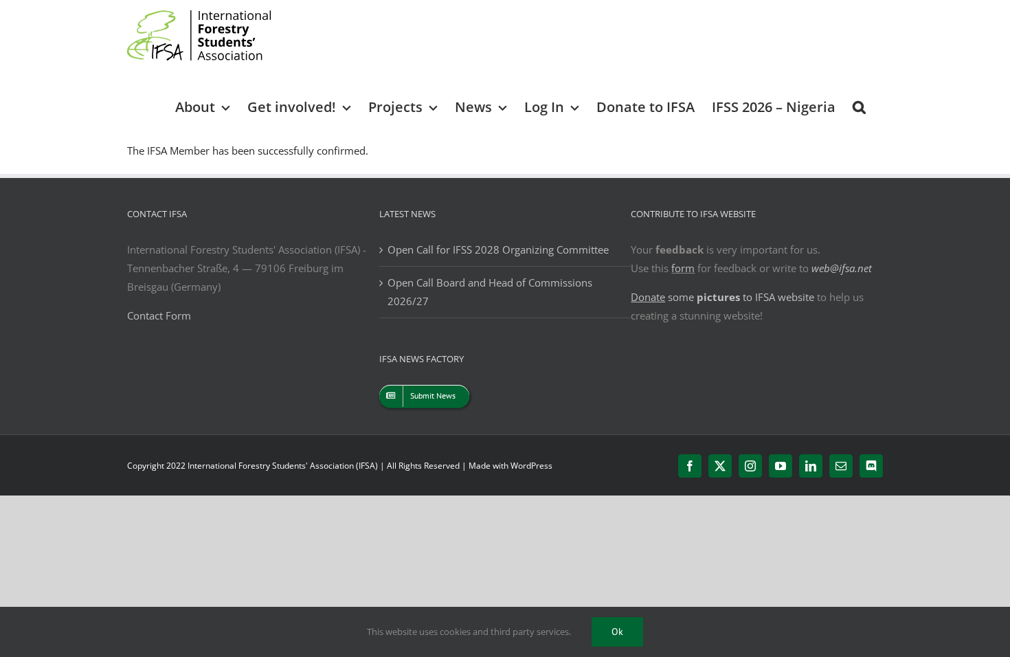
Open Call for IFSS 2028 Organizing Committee (498, 249)
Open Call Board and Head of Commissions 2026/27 (490, 292)
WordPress (531, 465)
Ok (617, 631)
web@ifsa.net (841, 268)
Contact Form (159, 315)
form (683, 268)
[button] (859, 106)
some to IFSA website (722, 297)
